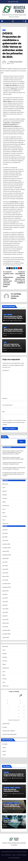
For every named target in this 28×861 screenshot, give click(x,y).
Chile (3, 487)
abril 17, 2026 (8, 824)
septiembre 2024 (6, 587)
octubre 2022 (5, 637)
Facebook (4, 744)
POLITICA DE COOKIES (8, 730)
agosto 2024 (5, 590)
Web (3, 411)
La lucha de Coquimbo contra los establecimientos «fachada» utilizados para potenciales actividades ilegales (8, 279)
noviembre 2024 (6, 583)
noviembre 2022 (6, 633)
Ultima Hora (9, 314)
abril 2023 (4, 616)
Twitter (4, 747)
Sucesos (4, 516)
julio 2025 (4, 562)
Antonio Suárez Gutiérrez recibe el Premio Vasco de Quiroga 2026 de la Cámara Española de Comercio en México (12, 452)
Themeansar (24, 851)
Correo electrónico (7, 405)
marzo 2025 (5, 572)
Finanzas (4, 498)
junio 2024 (5, 598)
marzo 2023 (5, 619)
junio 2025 (5, 565)
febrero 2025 (5, 576)
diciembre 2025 (6, 544)
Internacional (5, 505)
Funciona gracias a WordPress (7, 851)
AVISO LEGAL (6, 723)
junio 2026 (5, 533)
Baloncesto (5, 484)
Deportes (4, 494)
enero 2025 (5, 580)
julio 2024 (4, 594)
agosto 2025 (5, 558)
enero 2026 (5, 540)
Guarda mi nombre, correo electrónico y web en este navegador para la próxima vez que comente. (14, 422)
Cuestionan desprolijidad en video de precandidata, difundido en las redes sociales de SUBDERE (19, 277)
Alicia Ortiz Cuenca (17, 320)
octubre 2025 (5, 551)
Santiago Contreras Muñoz (15, 61)
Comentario (5, 370)
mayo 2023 (5, 612)
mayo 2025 (5, 569)
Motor (3, 512)
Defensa (4, 491)
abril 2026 (4, 537)
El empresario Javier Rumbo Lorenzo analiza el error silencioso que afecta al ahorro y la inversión (13, 474)
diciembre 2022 (6, 630)
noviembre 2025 (6, 547)
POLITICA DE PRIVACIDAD (9, 734)
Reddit (4, 751)
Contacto (4, 727)
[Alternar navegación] (13, 21)
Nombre (5, 398)
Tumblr (4, 754)
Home (3, 855)
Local (5, 314)
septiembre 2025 (6, 554)
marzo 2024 (5, 608)
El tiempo (10, 720)
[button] (23, 21)
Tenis (3, 520)
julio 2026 (4, 529)
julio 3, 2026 (8, 778)
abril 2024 (4, 605)
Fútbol (4, 502)
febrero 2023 (5, 623)
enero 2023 (5, 626)
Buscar (4, 437)
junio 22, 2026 (8, 793)
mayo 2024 (5, 601)
